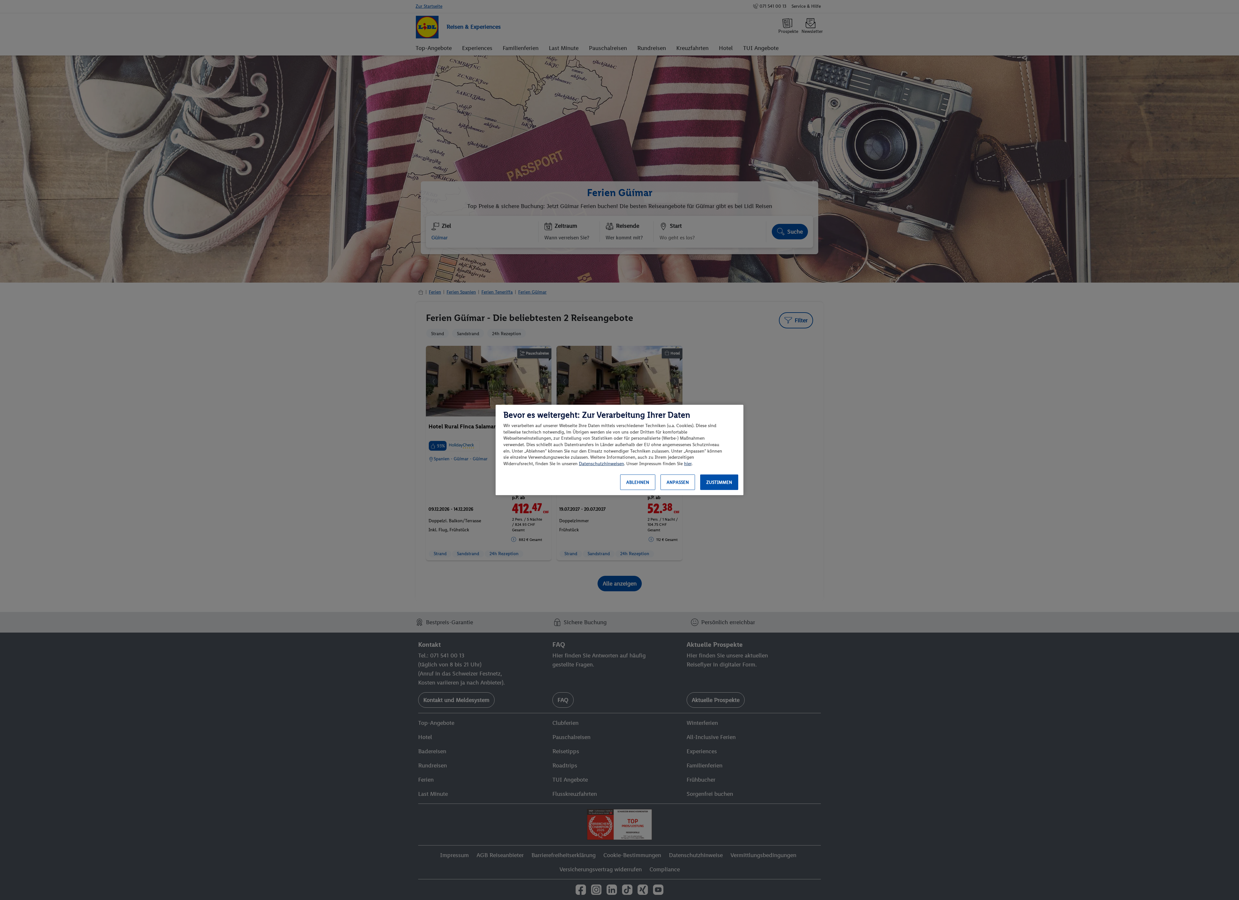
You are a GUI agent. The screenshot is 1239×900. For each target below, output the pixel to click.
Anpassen (678, 482)
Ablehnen (637, 482)
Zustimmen (719, 482)
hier (687, 463)
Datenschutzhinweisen (601, 463)
